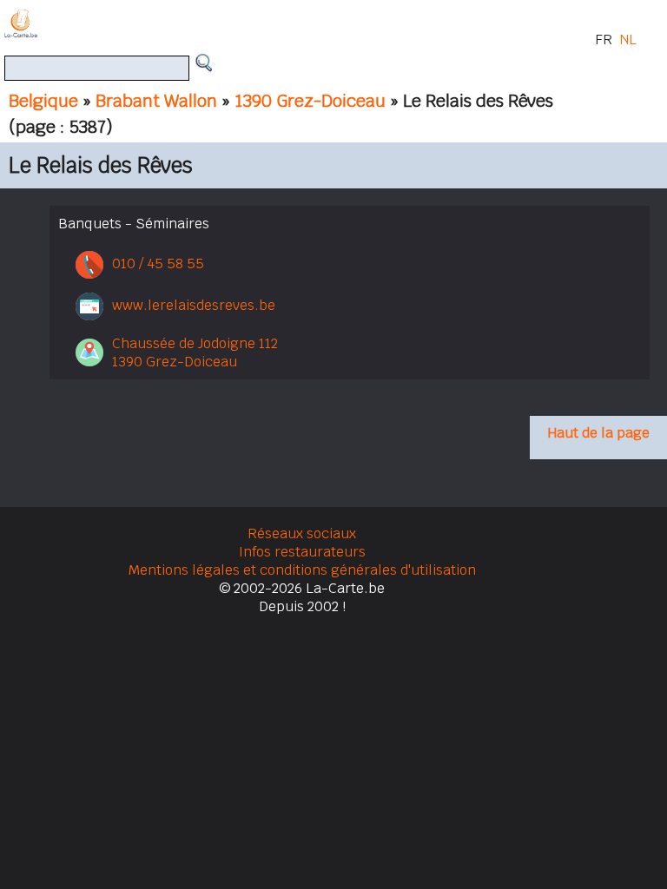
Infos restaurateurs (302, 552)
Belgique (43, 100)
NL (628, 39)
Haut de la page (598, 433)
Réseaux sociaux (302, 533)
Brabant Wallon (156, 100)
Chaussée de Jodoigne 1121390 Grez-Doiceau (195, 352)
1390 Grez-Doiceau (310, 100)
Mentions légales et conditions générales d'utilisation (302, 570)
